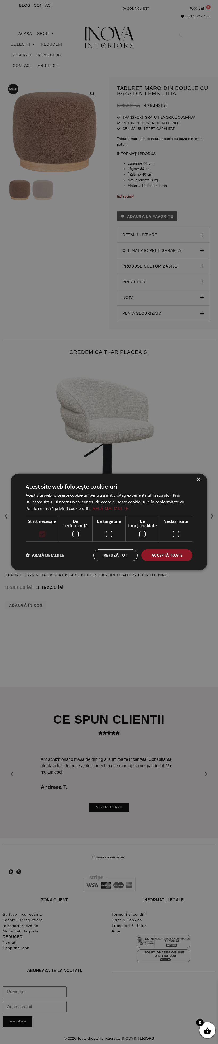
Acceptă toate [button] (167, 554)
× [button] (198, 480)
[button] (45, 555)
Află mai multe (111, 508)
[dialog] (109, 522)
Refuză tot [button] (115, 554)
